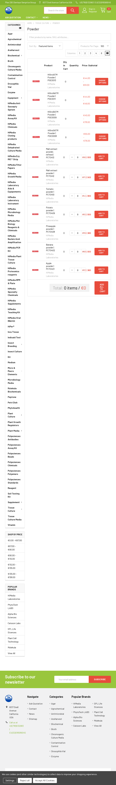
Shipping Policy (44, 770)
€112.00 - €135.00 (12, 566)
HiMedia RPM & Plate (14, 282)
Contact (31, 17)
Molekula (12, 647)
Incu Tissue (13, 332)
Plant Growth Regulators (14, 424)
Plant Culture (11, 415)
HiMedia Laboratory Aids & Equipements (14, 187)
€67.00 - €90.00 (12, 548)
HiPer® (11, 326)
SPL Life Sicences (12, 631)
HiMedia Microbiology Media (14, 212)
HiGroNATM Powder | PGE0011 (53, 96)
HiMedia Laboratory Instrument (13, 200)
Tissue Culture (11, 509)
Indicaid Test (14, 337)
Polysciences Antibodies (14, 438)
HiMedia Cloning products (12, 135)
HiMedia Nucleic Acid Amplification (14, 239)
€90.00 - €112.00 (12, 557)
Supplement (14, 502)
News (46, 17)
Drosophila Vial (13, 85)
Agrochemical (14, 39)
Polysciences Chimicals (14, 464)
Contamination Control (15, 77)
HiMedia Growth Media (14, 175)
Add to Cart (101, 157)
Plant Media (13, 430)
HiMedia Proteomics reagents (13, 271)
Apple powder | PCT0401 (50, 266)
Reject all (25, 780)
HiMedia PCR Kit (14, 249)
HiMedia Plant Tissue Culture (14, 259)
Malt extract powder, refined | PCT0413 (51, 153)
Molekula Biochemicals (14, 390)
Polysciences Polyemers (14, 472)
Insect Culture (15, 351)
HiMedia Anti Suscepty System (14, 106)
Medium (11, 362)
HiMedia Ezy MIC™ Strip (14, 158)
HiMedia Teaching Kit (14, 311)
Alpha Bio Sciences (12, 616)
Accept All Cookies (45, 780)
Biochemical (14, 55)
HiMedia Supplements (14, 302)
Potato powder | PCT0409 (50, 210)
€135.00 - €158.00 (12, 575)
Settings (10, 780)
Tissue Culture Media (15, 518)
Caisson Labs (14, 623)
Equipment (13, 98)
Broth (10, 61)
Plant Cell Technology (13, 640)
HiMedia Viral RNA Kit (14, 319)
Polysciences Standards (14, 481)
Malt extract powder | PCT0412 (51, 173)
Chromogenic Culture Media (15, 68)
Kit (9, 357)
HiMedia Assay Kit (12, 117)
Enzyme (11, 92)
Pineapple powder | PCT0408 (50, 229)
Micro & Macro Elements (12, 371)
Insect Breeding (12, 344)
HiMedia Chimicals (12, 125)
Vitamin (11, 525)
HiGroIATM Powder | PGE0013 (52, 77)
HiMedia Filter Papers (15, 166)
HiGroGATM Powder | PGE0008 (53, 133)
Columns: (71, 53)
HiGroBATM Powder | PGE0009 (53, 114)
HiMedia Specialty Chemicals (13, 291)
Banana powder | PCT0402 (50, 247)
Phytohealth (14, 408)
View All (11, 653)
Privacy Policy (97, 770)
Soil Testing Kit (14, 495)
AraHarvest (13, 50)
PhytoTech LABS (13, 606)
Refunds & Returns (71, 770)
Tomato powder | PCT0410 (50, 191)
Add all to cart (102, 288)
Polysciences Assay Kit (14, 446)
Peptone (12, 397)
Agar (10, 33)
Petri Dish (12, 402)
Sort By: (33, 46)
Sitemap (33, 718)
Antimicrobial (14, 44)
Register (93, 11)
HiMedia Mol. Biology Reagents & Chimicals (14, 226)
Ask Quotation (13, 17)
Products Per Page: (89, 46)
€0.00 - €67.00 (15, 540)
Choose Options (102, 81)
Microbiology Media (14, 381)
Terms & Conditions (18, 770)
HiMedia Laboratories (14, 597)
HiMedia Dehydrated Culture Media (15, 147)
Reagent (12, 488)
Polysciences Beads (14, 455)
